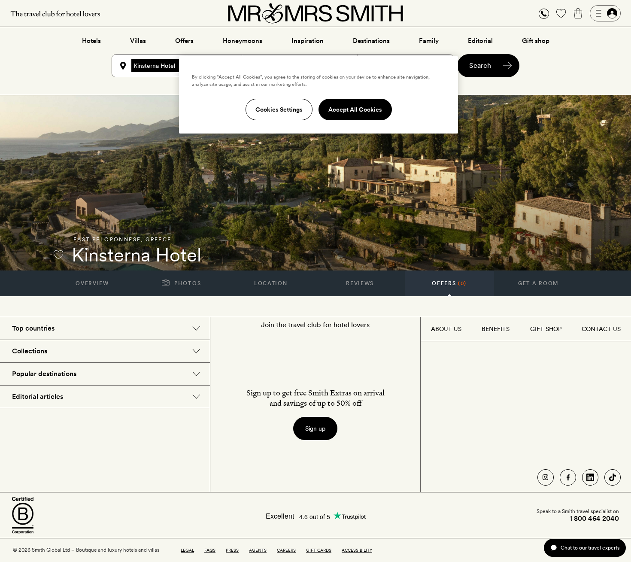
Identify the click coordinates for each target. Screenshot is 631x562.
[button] (544, 13)
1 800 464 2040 (594, 518)
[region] (318, 95)
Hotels (91, 41)
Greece (158, 240)
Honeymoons (242, 41)
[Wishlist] (561, 13)
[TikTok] (612, 477)
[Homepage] (315, 13)
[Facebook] (568, 477)
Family (429, 41)
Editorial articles (37, 396)
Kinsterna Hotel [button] (154, 65)
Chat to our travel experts (590, 547)
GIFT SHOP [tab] (545, 328)
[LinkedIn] (590, 477)
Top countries (33, 328)
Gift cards (318, 550)
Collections (29, 351)
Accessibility (357, 550)
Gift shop (535, 41)
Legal (187, 550)
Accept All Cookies (355, 109)
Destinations (371, 41)
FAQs (209, 550)
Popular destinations (44, 374)
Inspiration (307, 41)
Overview (92, 283)
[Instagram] (545, 477)
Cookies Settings (279, 109)
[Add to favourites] (58, 254)
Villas (138, 41)
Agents (258, 550)
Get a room (538, 283)
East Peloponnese (107, 240)
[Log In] (605, 13)
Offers (184, 41)
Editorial (480, 41)
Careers (286, 550)
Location (270, 283)
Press (232, 550)
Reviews (360, 283)
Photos (187, 283)
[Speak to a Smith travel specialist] (544, 13)
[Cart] (578, 13)
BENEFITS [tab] (496, 328)
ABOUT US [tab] (446, 328)
